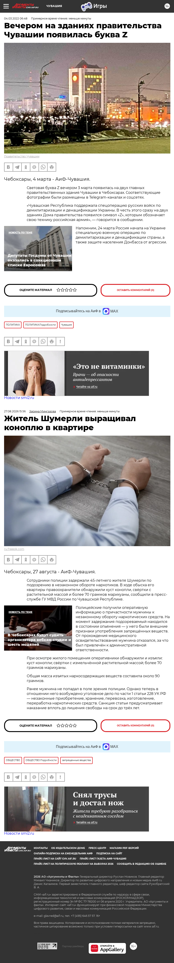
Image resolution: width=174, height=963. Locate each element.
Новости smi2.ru (19, 398)
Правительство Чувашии (21, 156)
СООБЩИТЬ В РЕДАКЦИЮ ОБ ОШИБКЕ (141, 863)
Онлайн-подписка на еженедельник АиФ (63, 853)
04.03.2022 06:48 (15, 18)
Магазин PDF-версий (124, 848)
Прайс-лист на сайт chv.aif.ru (55, 858)
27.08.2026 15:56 (15, 411)
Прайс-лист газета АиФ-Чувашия (103, 858)
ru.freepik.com (14, 549)
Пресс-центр (97, 848)
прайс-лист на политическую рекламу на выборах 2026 (73, 863)
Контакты (41, 848)
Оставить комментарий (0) (135, 290)
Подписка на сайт (109, 853)
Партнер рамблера (73, 946)
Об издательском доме (68, 848)
